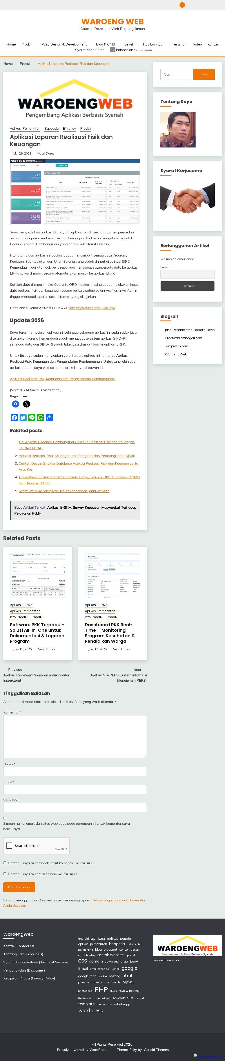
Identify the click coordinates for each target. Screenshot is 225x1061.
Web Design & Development (64, 44)
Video (197, 44)
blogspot (110, 949)
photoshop (85, 990)
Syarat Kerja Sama (89, 49)
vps (109, 1004)
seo (130, 997)
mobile (116, 982)
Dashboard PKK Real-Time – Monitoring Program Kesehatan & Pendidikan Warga (110, 633)
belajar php (85, 949)
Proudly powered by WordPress (82, 1049)
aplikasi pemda (119, 938)
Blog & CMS (105, 44)
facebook (104, 968)
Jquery (98, 982)
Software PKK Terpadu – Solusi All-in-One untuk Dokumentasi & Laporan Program (37, 633)
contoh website (110, 954)
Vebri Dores (46, 153)
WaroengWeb (176, 354)
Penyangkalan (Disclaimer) (211, 5)
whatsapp (122, 1004)
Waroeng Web (112, 21)
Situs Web (11, 800)
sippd (140, 998)
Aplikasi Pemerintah (25, 128)
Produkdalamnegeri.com (183, 338)
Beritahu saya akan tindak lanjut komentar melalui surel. (51, 863)
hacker (102, 976)
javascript (85, 982)
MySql (128, 981)
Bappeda (51, 128)
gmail (116, 968)
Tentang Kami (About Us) (197, 5)
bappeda (117, 943)
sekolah (118, 998)
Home (11, 44)
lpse (107, 982)
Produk (26, 44)
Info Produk (18, 617)
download (112, 961)
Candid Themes (156, 1049)
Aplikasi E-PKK (21, 605)
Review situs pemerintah (94, 998)
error (93, 968)
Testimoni (179, 44)
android (83, 938)
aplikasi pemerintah (92, 944)
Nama (9, 764)
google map (87, 976)
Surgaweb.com (176, 346)
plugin (113, 990)
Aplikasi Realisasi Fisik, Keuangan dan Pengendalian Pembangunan (62, 379)
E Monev (69, 128)
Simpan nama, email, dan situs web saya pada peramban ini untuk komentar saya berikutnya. (66, 826)
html (127, 975)
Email (8, 782)
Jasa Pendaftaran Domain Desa (190, 330)
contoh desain (129, 949)
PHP (101, 989)
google (129, 968)
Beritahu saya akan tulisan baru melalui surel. (42, 874)
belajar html (134, 944)
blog (98, 949)
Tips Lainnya (152, 44)
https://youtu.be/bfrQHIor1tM (92, 308)
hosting (114, 976)
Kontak (213, 44)
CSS (82, 961)
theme (101, 1004)
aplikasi (98, 938)
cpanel (130, 955)
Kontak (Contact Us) (190, 5)
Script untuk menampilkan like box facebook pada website (64, 491)
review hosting (129, 990)
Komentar (12, 712)
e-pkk (124, 961)
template (86, 1003)
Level (128, 44)
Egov (134, 961)
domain (96, 961)
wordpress (90, 1010)
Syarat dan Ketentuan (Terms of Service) (204, 5)
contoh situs (86, 955)
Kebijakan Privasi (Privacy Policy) (219, 5)
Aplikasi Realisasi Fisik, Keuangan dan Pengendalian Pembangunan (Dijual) (77, 455)
